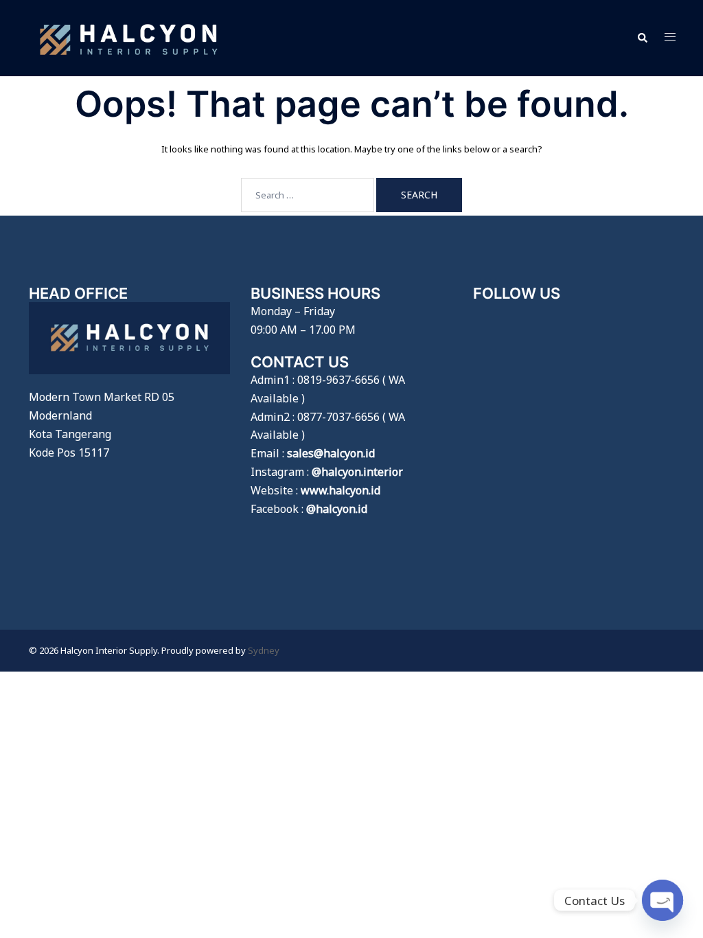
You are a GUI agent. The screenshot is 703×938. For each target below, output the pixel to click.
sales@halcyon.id (331, 453)
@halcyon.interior (357, 471)
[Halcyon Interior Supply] (128, 37)
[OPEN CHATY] (662, 900)
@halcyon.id (336, 508)
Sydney (263, 650)
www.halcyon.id (340, 490)
